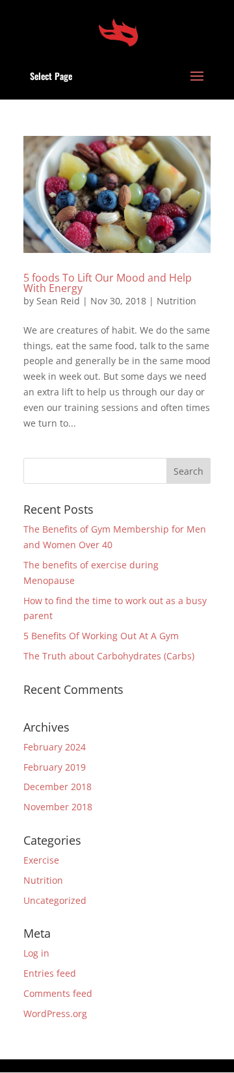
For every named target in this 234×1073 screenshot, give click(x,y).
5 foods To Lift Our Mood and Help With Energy (107, 283)
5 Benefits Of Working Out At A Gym (101, 635)
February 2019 (54, 767)
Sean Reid (58, 301)
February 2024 (54, 747)
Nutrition (176, 301)
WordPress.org (55, 1013)
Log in (36, 953)
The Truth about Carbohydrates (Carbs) (108, 656)
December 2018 (57, 786)
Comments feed (57, 993)
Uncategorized (54, 900)
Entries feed (49, 973)
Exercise (41, 860)
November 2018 (57, 807)
